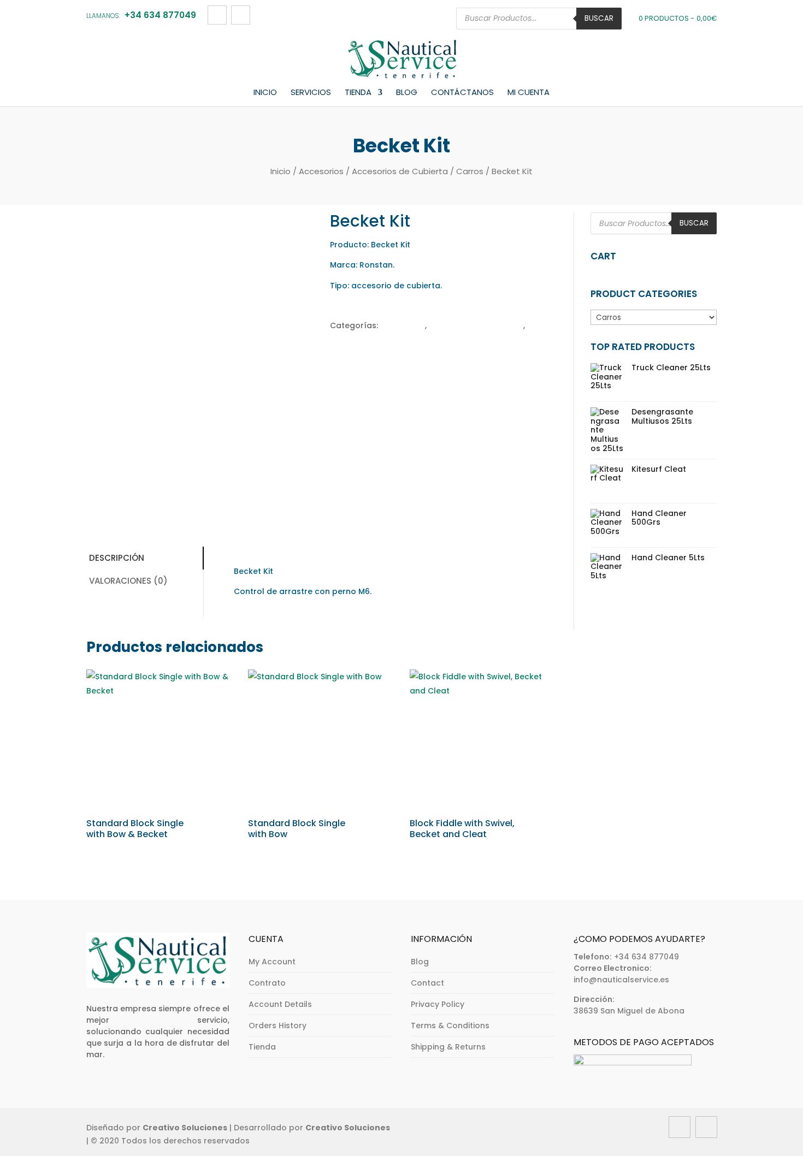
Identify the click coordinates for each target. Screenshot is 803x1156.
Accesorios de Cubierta (400, 171)
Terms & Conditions (450, 1025)
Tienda (358, 93)
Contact (427, 982)
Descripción (116, 558)
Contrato (267, 982)
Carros (469, 171)
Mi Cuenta (528, 93)
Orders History (277, 1025)
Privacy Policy (437, 1004)
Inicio (265, 93)
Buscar (598, 18)
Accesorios (321, 171)
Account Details (280, 1004)
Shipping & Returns (448, 1046)
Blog (406, 93)
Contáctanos (462, 93)
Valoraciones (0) (128, 580)
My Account (272, 961)
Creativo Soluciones (185, 1127)
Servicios (311, 93)
